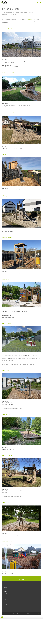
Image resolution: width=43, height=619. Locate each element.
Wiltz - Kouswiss (6, 370)
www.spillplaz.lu (31, 19)
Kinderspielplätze (10, 9)
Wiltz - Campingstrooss (7, 323)
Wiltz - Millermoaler (7, 502)
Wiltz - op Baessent (7, 541)
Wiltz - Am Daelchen (7, 455)
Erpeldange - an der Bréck (8, 73)
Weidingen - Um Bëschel (8, 237)
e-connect (31, 613)
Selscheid (4, 154)
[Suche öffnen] (38, 2)
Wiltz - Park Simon (6, 414)
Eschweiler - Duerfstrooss (8, 28)
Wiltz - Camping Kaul (7, 279)
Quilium (38, 613)
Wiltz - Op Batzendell (7, 196)
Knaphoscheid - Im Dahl (8, 113)
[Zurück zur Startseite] (4, 2)
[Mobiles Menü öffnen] (41, 2)
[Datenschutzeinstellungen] (2, 617)
